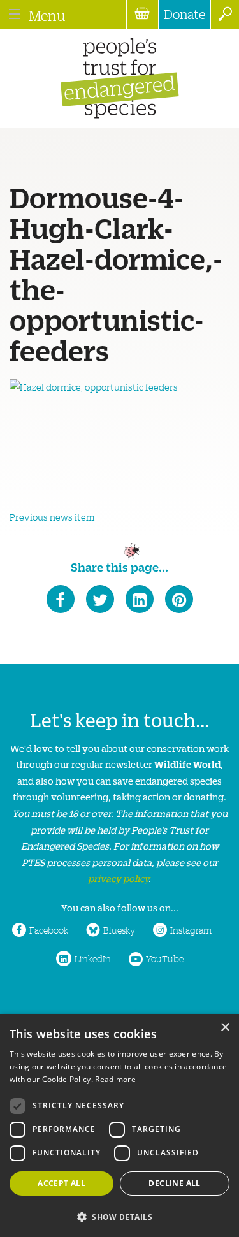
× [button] (224, 1027)
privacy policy (118, 878)
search (224, 14)
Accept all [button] (61, 1183)
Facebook (48, 930)
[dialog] (119, 1125)
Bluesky (119, 930)
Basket (142, 14)
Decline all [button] (174, 1183)
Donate (184, 14)
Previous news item (52, 517)
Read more (115, 1079)
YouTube (165, 958)
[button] (119, 1215)
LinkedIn (93, 958)
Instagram (191, 930)
